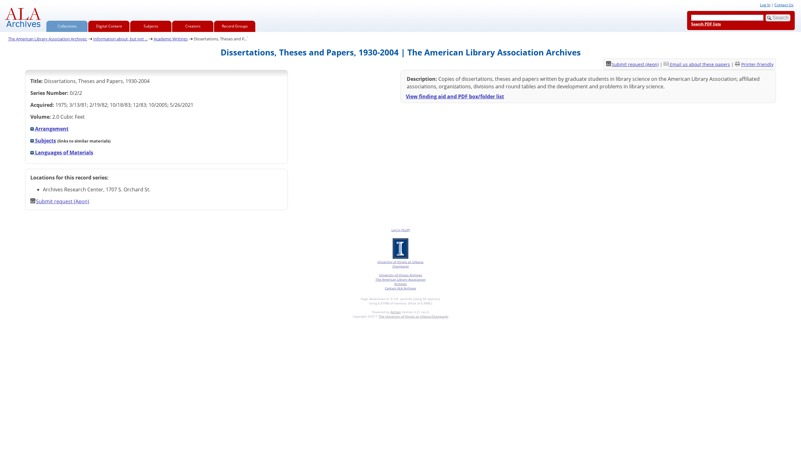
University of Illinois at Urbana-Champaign (400, 264)
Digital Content (109, 26)
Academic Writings (171, 39)
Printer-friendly (757, 64)
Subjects (151, 26)
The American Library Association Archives (400, 281)
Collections (67, 26)
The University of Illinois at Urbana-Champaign (413, 316)
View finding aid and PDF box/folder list (455, 96)
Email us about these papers (700, 64)
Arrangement (51, 128)
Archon (395, 312)
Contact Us (783, 5)
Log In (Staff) (400, 230)
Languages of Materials (63, 152)
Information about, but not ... (120, 39)
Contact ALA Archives (400, 288)
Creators (193, 26)
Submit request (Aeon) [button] (62, 201)
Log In (765, 5)
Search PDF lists (706, 24)
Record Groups (235, 26)
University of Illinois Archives (400, 275)
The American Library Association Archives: (47, 39)
